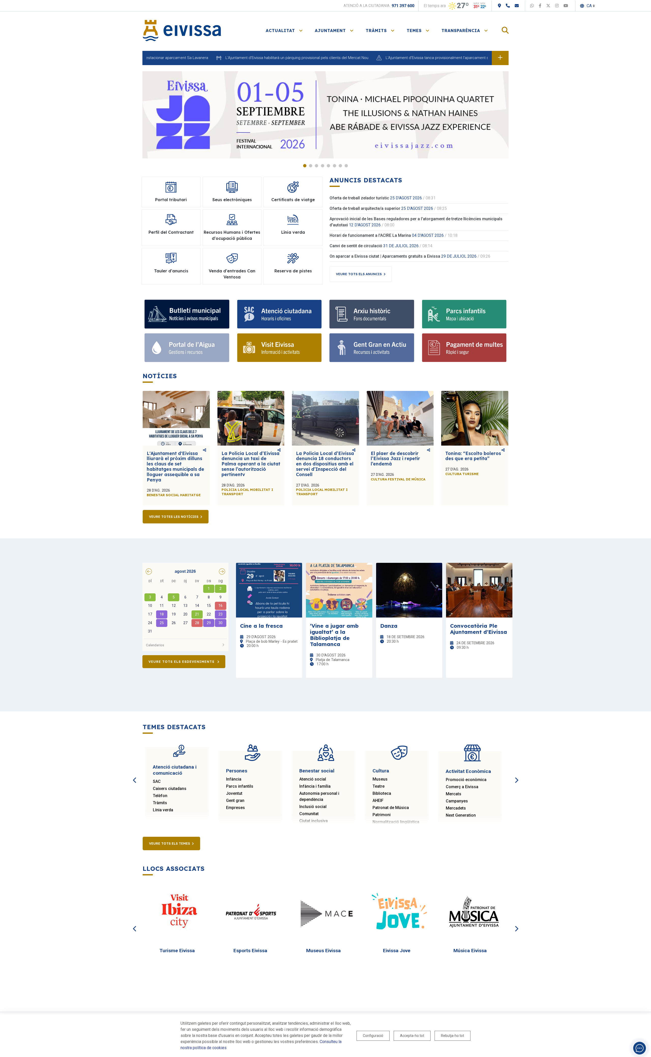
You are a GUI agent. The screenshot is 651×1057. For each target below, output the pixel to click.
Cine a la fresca (261, 626)
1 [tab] (304, 165)
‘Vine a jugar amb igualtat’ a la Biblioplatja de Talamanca (334, 635)
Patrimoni (382, 814)
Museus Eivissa (323, 950)
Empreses (235, 807)
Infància (233, 779)
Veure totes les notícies (173, 517)
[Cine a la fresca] (269, 590)
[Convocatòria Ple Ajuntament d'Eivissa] (479, 590)
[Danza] (409, 590)
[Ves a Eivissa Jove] (399, 912)
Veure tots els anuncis (359, 274)
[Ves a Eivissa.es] (181, 30)
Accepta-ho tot (412, 1036)
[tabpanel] (325, 114)
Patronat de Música (391, 807)
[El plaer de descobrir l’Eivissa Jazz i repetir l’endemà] (400, 418)
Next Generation (461, 815)
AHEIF (378, 800)
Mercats (453, 793)
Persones (236, 771)
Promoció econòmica (466, 779)
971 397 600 (403, 5)
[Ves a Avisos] (500, 58)
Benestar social (316, 771)
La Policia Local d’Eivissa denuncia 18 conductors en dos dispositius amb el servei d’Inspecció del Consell (325, 464)
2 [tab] (310, 165)
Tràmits (160, 802)
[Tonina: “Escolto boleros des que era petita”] (474, 418)
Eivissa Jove (396, 950)
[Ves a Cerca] (505, 30)
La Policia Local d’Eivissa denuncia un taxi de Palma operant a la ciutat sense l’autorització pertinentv (250, 464)
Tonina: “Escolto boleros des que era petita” (473, 456)
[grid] (185, 606)
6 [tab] (334, 165)
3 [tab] (316, 165)
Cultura (381, 771)
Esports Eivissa (250, 950)
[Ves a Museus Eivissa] (325, 912)
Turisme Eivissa (177, 950)
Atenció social (312, 779)
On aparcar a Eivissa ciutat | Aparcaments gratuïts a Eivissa (385, 256)
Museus (380, 779)
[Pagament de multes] (464, 347)
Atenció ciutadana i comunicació (175, 770)
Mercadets (456, 808)
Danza (388, 626)
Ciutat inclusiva (313, 820)
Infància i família (315, 786)
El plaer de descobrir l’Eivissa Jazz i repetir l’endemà (395, 458)
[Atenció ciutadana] (279, 314)
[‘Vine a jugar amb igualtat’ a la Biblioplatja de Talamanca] (339, 590)
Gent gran (235, 800)
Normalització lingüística (396, 821)
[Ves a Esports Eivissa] (252, 912)
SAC (157, 781)
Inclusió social (313, 806)
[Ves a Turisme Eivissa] (179, 912)
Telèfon (160, 795)
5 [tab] (328, 165)
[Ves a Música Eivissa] (472, 912)
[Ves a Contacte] (517, 5)
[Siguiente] (516, 774)
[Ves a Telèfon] (508, 5)
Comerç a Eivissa (462, 786)
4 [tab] (322, 165)
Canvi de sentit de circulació (356, 245)
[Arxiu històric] (372, 314)
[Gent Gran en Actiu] (372, 347)
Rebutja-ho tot (452, 1036)
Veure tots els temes (169, 843)
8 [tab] (346, 165)
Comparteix (204, 450)
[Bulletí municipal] (187, 314)
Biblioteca (382, 793)
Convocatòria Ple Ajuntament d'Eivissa (478, 629)
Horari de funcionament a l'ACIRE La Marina (370, 235)
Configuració (373, 1036)
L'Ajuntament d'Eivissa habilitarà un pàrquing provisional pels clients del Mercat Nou (268, 57)
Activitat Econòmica (468, 771)
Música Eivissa (470, 950)
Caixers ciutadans (169, 788)
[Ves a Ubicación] (499, 5)
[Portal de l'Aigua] (187, 347)
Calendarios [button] (155, 645)
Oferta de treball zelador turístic (359, 198)
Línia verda (163, 810)
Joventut (234, 793)
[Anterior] (134, 774)
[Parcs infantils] (464, 314)
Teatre (378, 786)
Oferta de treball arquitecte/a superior (365, 208)
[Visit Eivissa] (279, 347)
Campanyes (457, 801)
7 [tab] (340, 165)
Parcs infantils (239, 786)
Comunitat (309, 813)
